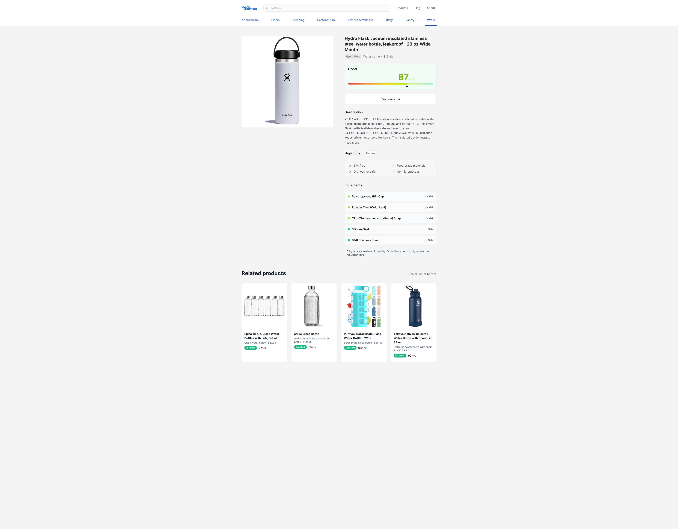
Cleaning (299, 20)
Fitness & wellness (360, 20)
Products (402, 8)
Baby (389, 20)
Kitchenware (250, 20)
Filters (275, 20)
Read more (352, 142)
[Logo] (250, 8)
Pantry (410, 20)
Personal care (326, 20)
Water (431, 20)
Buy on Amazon (391, 99)
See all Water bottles (422, 274)
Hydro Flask (353, 56)
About (431, 8)
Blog (417, 8)
